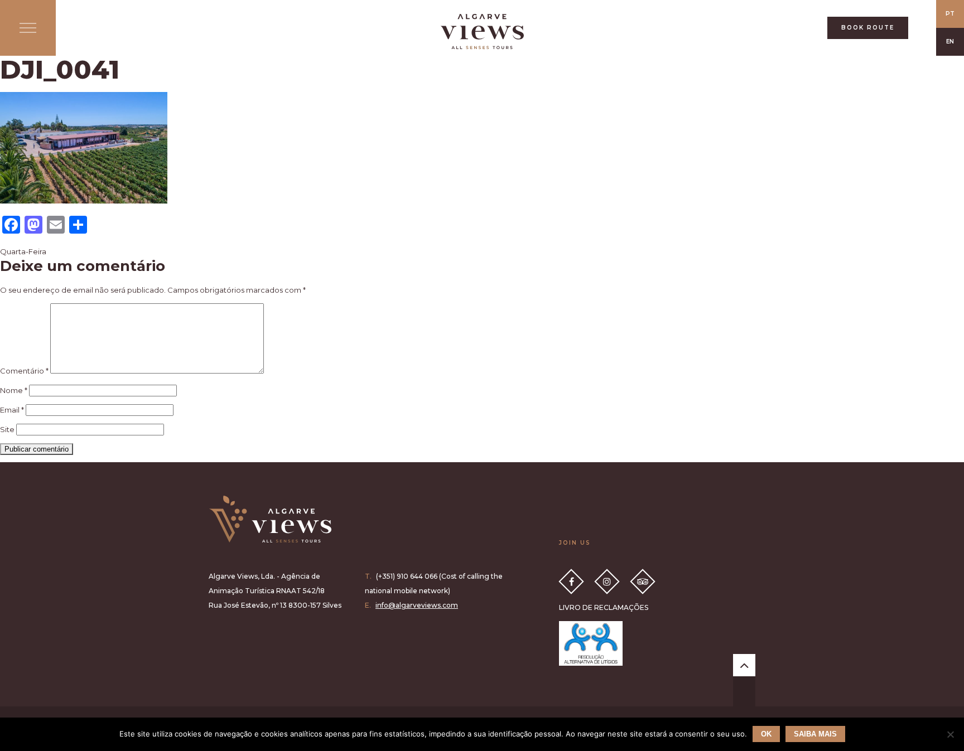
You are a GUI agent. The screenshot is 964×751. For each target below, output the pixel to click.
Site (7, 429)
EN (950, 41)
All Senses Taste (482, 31)
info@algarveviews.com (416, 605)
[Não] (950, 734)
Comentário (24, 370)
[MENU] (28, 28)
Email (12, 409)
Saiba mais (815, 734)
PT (950, 13)
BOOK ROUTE (867, 27)
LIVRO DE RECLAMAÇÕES (603, 607)
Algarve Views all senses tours (270, 519)
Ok (766, 734)
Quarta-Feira (23, 251)
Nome (13, 390)
